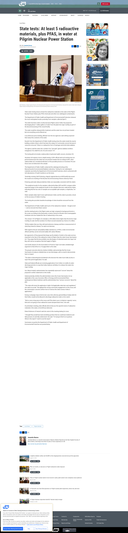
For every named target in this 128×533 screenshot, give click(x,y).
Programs (26, 15)
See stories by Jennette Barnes (37, 444)
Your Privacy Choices (41, 528)
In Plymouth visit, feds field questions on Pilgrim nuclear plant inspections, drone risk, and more (54, 488)
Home (19, 15)
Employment (76, 516)
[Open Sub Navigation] (30, 15)
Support (53, 15)
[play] (20, 11)
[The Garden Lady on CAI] (97, 50)
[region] (27, 518)
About (73, 15)
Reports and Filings (65, 523)
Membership (64, 519)
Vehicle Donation (89, 523)
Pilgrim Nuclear (37, 426)
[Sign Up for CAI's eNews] (97, 75)
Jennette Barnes (28, 45)
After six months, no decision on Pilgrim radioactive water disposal (47, 467)
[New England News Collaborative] (97, 100)
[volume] (24, 10)
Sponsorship (64, 15)
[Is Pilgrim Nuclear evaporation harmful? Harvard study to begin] (24, 502)
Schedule (80, 15)
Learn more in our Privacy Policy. (35, 524)
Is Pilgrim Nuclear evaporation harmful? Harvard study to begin (46, 499)
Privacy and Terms (54, 516)
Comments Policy (54, 519)
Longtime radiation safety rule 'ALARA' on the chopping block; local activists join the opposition (54, 456)
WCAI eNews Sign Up (90, 516)
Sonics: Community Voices (77, 520)
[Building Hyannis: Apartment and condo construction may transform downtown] (97, 121)
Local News (44, 15)
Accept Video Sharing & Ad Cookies (13, 528)
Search (87, 15)
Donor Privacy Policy (54, 523)
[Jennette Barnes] (23, 441)
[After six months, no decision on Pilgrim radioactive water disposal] (24, 469)
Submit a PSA (88, 519)
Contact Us (64, 516)
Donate (106, 4)
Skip (29, 528)
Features (35, 15)
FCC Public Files (100, 523)
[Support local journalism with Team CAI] (97, 29)
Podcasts (99, 516)
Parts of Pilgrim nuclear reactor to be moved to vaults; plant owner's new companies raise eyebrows (56, 477)
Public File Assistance (102, 519)
